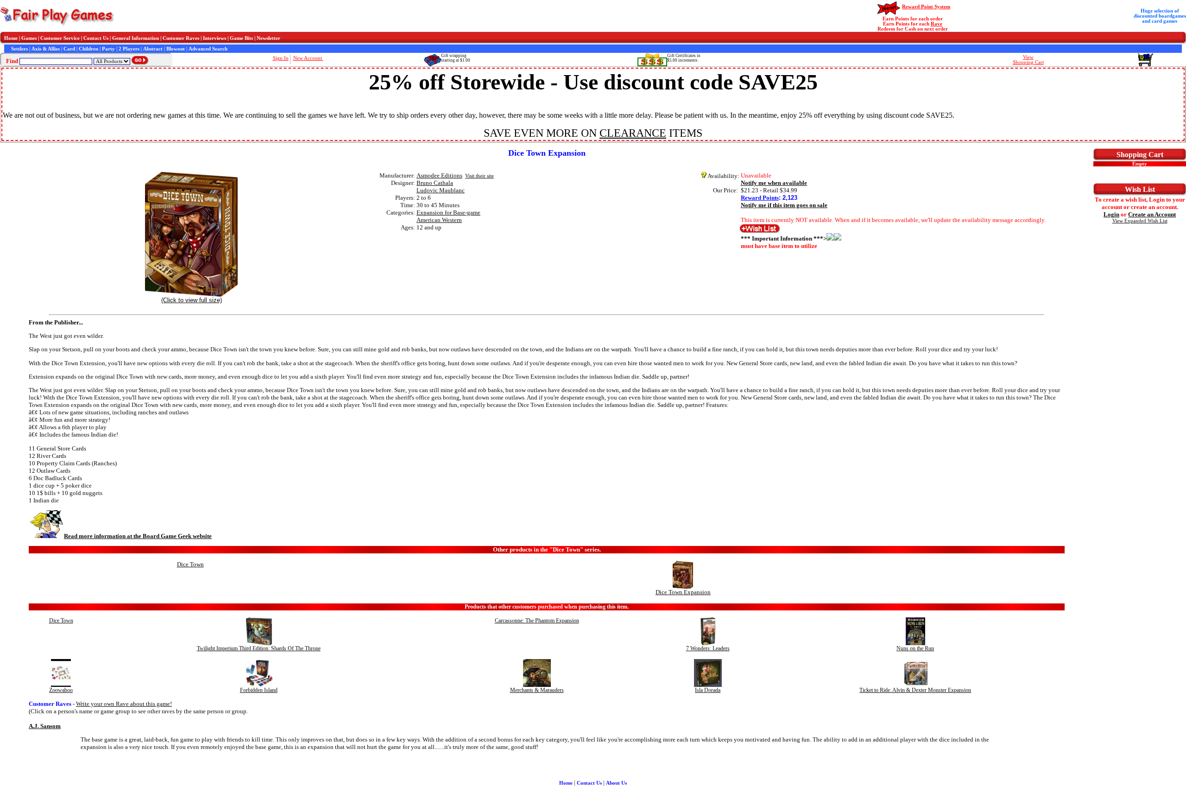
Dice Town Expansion (683, 592)
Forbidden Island (259, 690)
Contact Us (95, 38)
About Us (616, 783)
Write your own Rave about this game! (124, 703)
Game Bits (241, 38)
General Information (135, 38)
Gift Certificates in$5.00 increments (683, 58)
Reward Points (760, 197)
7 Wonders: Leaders (708, 648)
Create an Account (1152, 214)
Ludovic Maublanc (440, 190)
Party (108, 48)
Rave (936, 23)
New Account (308, 58)
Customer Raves (181, 38)
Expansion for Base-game (448, 212)
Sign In (281, 58)
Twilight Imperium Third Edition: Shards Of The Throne (259, 648)
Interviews (214, 38)
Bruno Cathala (434, 182)
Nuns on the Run (915, 648)
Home (11, 38)
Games (29, 38)
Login (1111, 214)
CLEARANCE (632, 133)
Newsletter (268, 38)
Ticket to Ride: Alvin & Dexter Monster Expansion (915, 690)
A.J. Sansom (45, 726)
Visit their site (479, 175)
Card (69, 48)
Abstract (153, 48)
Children (88, 48)
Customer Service (60, 38)
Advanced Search (208, 48)
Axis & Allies (46, 48)
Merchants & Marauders (537, 690)
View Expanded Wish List (1139, 220)
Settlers (19, 48)
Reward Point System (926, 6)
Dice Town (190, 564)
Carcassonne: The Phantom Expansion (537, 620)
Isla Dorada (707, 690)
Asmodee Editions (439, 175)
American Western (439, 219)
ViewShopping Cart (1028, 60)
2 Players (129, 48)
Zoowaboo (61, 690)
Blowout (175, 48)
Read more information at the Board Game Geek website (138, 536)
